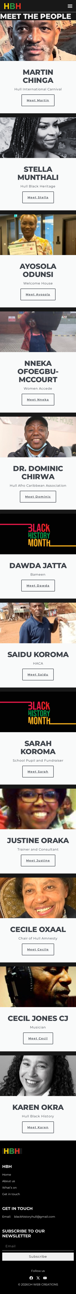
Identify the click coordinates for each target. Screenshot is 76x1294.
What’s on (9, 1187)
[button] (70, 6)
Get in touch (11, 1194)
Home (6, 1174)
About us (8, 1181)
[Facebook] (31, 1278)
